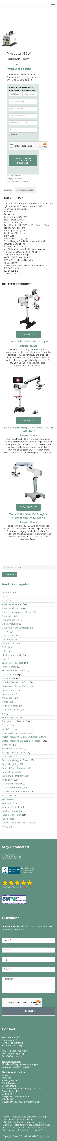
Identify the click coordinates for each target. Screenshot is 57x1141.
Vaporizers (7, 795)
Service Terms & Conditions (16, 1130)
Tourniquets (8, 780)
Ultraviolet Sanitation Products (17, 791)
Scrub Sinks (7, 729)
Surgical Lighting (10, 764)
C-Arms (6, 631)
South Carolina (9, 1086)
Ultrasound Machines (12, 787)
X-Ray (5, 826)
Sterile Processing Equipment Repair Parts (22, 737)
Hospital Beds (9, 678)
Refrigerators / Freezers (13, 721)
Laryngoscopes (9, 690)
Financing (30, 1122)
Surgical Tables (9, 772)
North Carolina (9, 1083)
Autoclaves (7, 616)
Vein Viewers (8, 799)
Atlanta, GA (7, 1099)
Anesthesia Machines (12, 604)
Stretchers (7, 756)
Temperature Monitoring (14, 776)
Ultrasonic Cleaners (11, 783)
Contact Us (18, 1127)
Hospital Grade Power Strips (16, 682)
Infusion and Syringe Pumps (15, 686)
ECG (4, 651)
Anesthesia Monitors (12, 608)
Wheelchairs (8, 819)
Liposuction (8, 694)
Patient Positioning (11, 709)
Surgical (25, 181)
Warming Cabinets (11, 807)
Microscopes (18, 179)
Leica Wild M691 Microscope (28, 341)
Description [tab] (8, 190)
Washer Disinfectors (12, 815)
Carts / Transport (10, 635)
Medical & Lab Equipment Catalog (29, 1116)
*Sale (4, 596)
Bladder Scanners (10, 620)
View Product (28, 334)
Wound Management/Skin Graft (18, 822)
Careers (7, 1127)
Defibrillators (8, 647)
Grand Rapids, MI (10, 1091)
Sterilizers (6, 744)
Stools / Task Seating (12, 748)
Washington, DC (10, 1080)
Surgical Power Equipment (15, 768)
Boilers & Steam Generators (15, 627)
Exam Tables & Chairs (12, 663)
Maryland (6, 1077)
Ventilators (7, 803)
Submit (28, 1011)
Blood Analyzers (10, 624)
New (12, 181)
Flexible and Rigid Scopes (14, 670)
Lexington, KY (9, 1094)
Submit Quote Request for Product (23, 160)
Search (9, 575)
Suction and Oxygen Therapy (16, 760)
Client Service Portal (13, 1122)
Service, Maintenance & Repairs (18, 1119)
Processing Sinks (10, 717)
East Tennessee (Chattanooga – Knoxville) (23, 1088)
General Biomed (10, 674)
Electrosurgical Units (12, 655)
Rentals (5, 725)
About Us (7, 1125)
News (40, 1122)
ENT (4, 659)
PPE (4, 713)
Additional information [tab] (25, 190)
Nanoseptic (7, 702)
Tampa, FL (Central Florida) (15, 1096)
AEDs (4, 600)
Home (6, 1116)
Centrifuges (7, 639)
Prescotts (18, 181)
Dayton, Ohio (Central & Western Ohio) (21, 1102)
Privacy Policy (39, 1130)
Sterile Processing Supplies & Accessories (22, 741)
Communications (10, 643)
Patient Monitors (10, 705)
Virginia (5, 1075)
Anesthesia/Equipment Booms (17, 612)
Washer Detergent (11, 811)
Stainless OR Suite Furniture (15, 733)
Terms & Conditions (36, 1127)
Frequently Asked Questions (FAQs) (32, 1125)
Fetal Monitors (9, 666)
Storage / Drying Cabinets (15, 752)
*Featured (6, 592)
